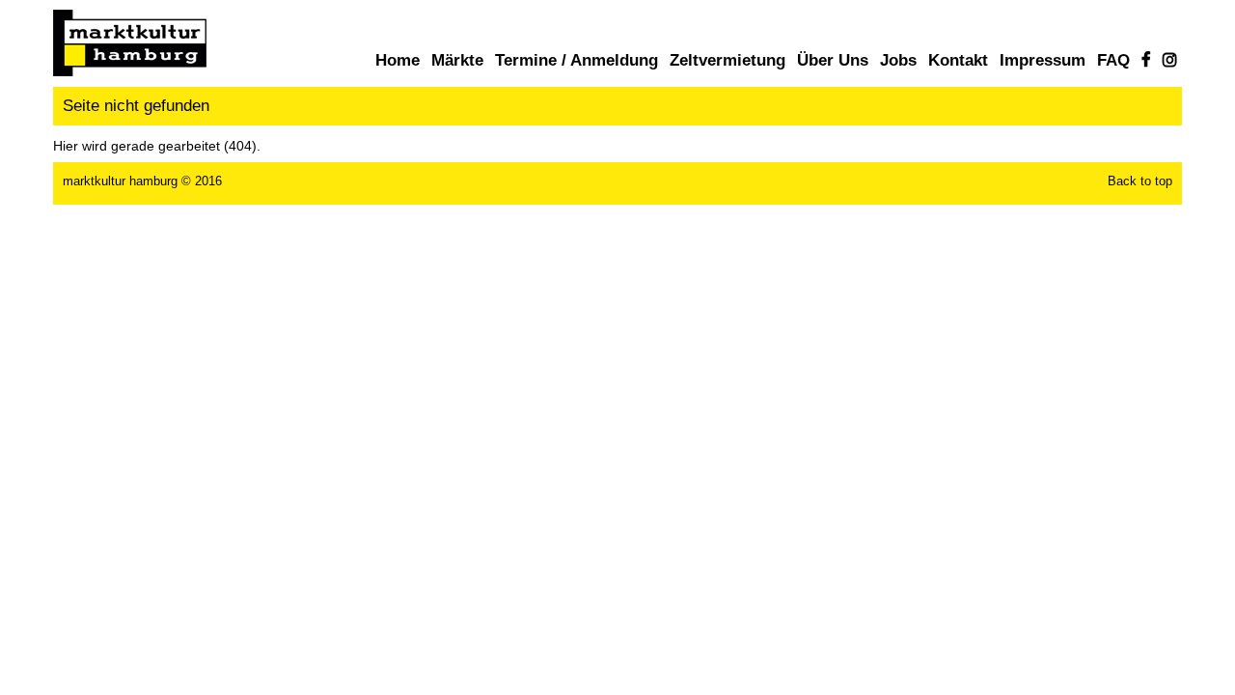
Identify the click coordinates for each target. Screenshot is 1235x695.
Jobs (898, 60)
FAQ (1113, 60)
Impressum (1042, 60)
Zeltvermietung (727, 60)
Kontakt (958, 60)
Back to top (1140, 181)
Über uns (832, 60)
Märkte (457, 60)
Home (397, 60)
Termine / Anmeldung (576, 60)
